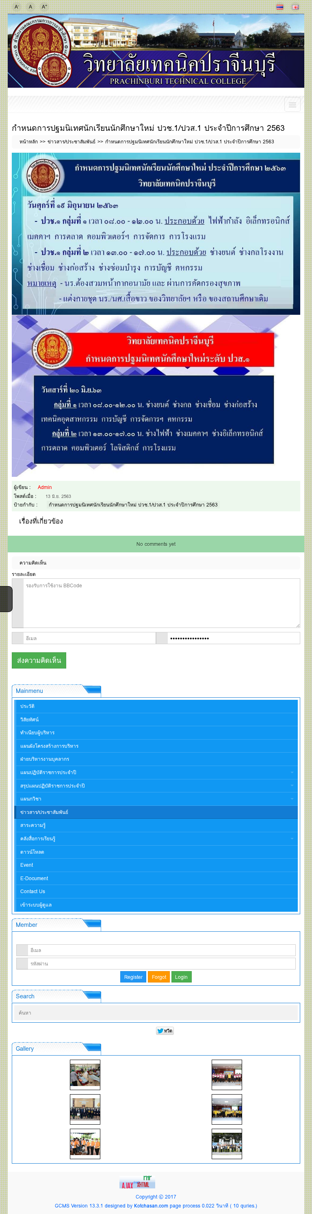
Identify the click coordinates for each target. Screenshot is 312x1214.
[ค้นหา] (284, 1013)
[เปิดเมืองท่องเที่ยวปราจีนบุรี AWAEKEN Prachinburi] (227, 1144)
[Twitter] (5, 602)
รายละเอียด (24, 574)
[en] (295, 7)
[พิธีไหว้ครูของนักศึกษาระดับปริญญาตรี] (85, 1109)
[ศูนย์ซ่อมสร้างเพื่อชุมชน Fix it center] (85, 1144)
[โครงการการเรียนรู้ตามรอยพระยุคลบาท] (227, 1075)
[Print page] (284, 159)
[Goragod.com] (138, 1182)
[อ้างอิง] (296, 159)
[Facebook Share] (5, 592)
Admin (45, 487)
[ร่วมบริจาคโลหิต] (85, 1075)
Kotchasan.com (151, 1206)
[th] (280, 7)
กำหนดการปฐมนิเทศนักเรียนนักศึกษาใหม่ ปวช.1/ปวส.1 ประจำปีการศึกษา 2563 (133, 505)
